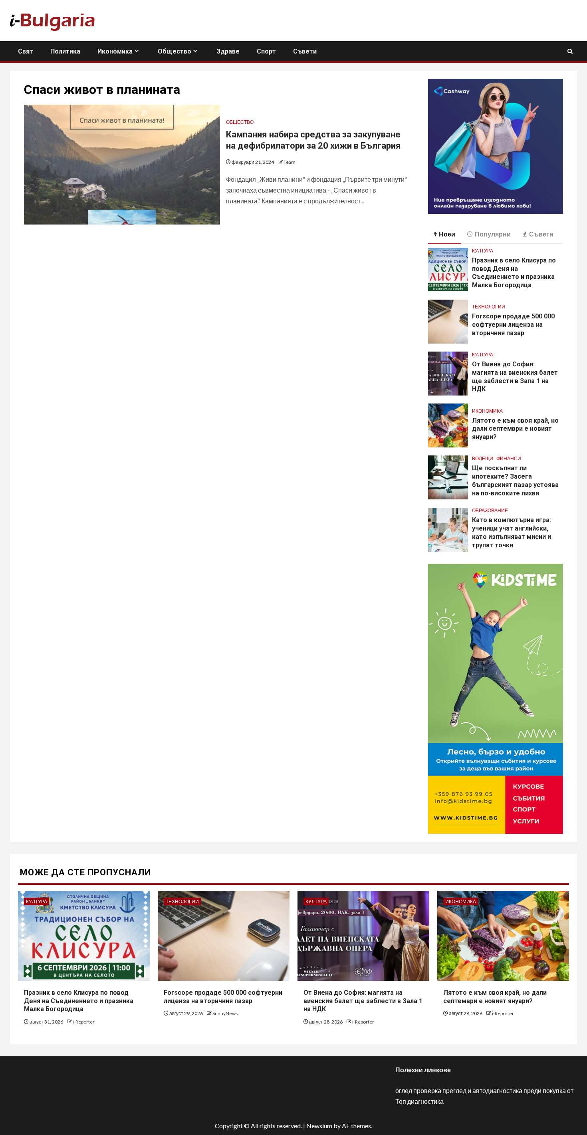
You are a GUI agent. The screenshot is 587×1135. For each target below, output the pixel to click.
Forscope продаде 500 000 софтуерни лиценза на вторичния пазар (513, 324)
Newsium (319, 1125)
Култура (482, 251)
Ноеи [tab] (447, 234)
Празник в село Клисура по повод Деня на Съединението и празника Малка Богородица (514, 272)
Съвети (305, 51)
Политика (65, 51)
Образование (490, 510)
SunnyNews (225, 1013)
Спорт (266, 51)
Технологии (488, 307)
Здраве (228, 51)
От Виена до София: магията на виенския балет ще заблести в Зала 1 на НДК (362, 1001)
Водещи (482, 458)
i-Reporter (84, 1022)
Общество (174, 51)
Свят (25, 51)
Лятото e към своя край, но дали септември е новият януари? (515, 429)
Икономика (115, 51)
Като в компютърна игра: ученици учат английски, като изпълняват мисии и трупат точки (511, 532)
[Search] (570, 51)
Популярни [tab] (493, 234)
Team (289, 162)
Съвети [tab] (541, 234)
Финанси (508, 458)
